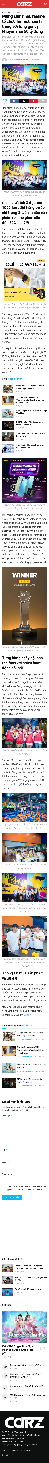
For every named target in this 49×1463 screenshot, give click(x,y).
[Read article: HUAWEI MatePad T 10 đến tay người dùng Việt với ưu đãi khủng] (7, 1268)
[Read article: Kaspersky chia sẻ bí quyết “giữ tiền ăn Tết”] (7, 1280)
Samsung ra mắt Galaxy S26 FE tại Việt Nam (28, 1386)
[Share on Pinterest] (33, 101)
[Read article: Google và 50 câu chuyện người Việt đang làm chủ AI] (8, 389)
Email (5, 1162)
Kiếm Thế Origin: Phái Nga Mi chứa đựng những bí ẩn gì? (17, 1350)
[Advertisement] (24, 1227)
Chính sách (25, 1450)
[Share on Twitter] (24, 101)
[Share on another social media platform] (42, 101)
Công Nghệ (16, 12)
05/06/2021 (20, 1272)
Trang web (7, 1174)
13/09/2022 (36, 60)
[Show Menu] (3, 4)
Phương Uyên (28, 1039)
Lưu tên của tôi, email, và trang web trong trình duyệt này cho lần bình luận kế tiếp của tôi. (25, 1187)
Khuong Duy (22, 60)
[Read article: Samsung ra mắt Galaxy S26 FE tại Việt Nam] (8, 413)
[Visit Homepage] (24, 4)
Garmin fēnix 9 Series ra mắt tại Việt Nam (27, 1365)
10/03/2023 (20, 1293)
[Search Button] (45, 4)
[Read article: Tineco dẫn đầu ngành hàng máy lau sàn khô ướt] (8, 448)
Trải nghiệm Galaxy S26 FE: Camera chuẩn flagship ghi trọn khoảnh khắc (30, 400)
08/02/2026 (20, 1283)
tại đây (27, 1014)
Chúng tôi (14, 1450)
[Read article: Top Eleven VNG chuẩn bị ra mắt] (7, 1292)
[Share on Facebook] (14, 101)
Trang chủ (6, 12)
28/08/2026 (21, 392)
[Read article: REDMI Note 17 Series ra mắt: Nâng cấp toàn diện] (8, 425)
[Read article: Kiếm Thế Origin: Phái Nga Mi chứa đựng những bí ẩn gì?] (24, 1327)
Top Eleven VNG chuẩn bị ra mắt (29, 1289)
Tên (4, 1150)
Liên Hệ (5, 1450)
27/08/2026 (21, 406)
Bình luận (7, 1115)
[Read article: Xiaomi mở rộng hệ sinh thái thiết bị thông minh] (8, 436)
